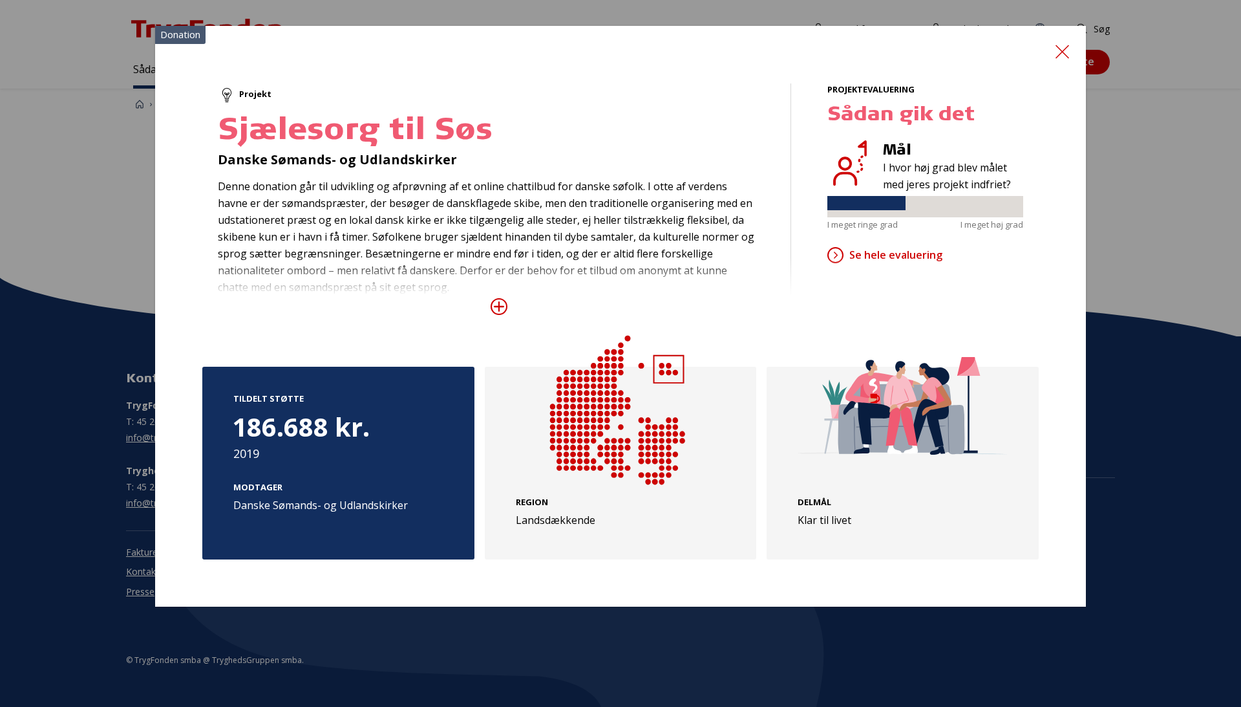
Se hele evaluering (895, 255)
